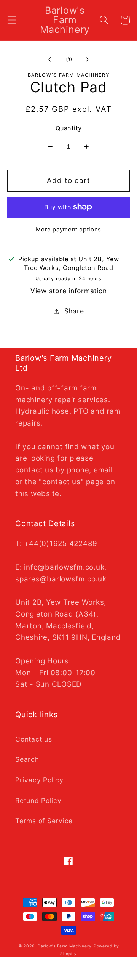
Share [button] (74, 311)
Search (27, 759)
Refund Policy (38, 800)
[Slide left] (49, 59)
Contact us (33, 739)
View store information (68, 291)
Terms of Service (44, 821)
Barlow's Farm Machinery (65, 946)
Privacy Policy (39, 780)
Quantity (69, 128)
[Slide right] (87, 59)
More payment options (68, 229)
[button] (12, 20)
